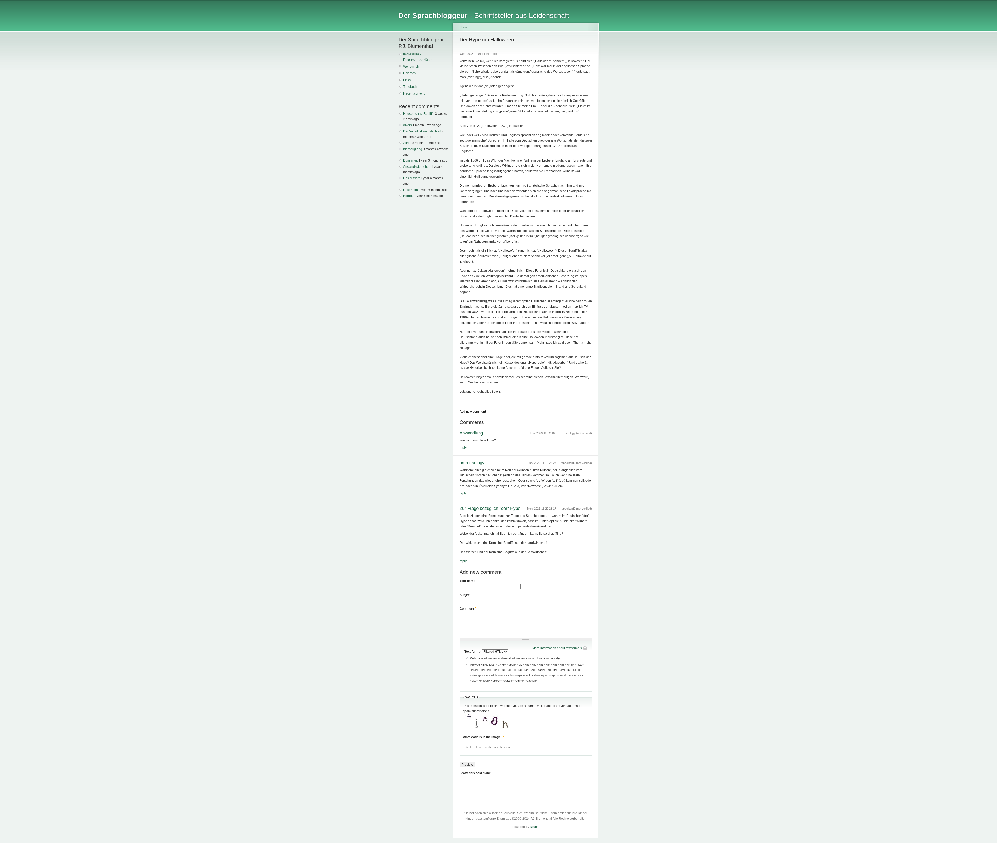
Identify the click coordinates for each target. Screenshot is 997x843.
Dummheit (410, 160)
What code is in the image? (483, 737)
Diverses (409, 73)
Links (407, 80)
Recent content (414, 93)
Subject (465, 595)
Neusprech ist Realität (418, 114)
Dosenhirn (410, 190)
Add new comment (473, 411)
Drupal (535, 827)
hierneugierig (412, 149)
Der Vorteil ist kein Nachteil (422, 131)
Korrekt (408, 196)
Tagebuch (410, 87)
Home (463, 27)
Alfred (407, 143)
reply (463, 448)
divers (407, 125)
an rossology (472, 462)
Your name (467, 581)
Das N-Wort (411, 178)
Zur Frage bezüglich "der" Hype (490, 508)
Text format (473, 651)
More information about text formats (557, 648)
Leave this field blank (475, 773)
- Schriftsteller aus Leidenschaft (484, 15)
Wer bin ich (411, 66)
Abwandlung (471, 433)
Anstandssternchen (416, 167)
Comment (468, 609)
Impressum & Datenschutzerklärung (418, 57)
